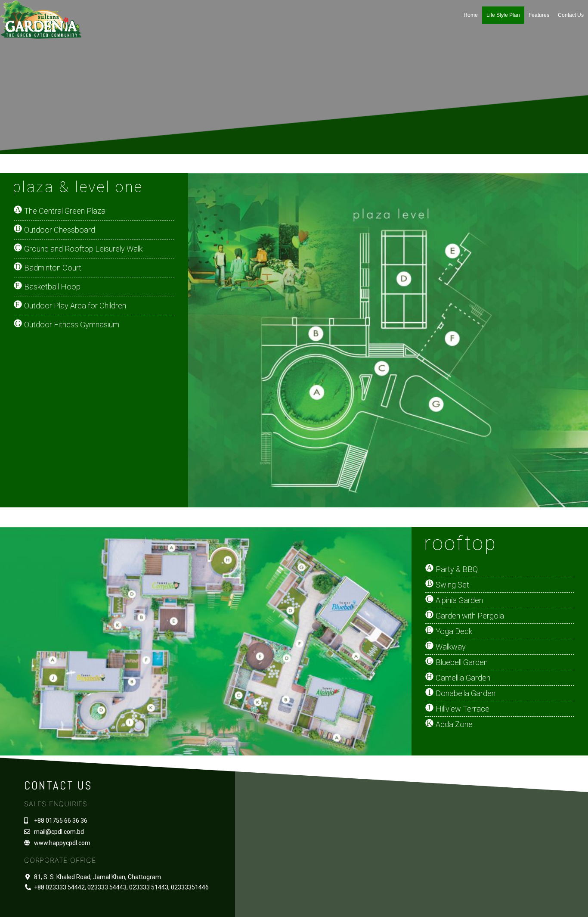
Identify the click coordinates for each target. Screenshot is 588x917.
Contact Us (571, 15)
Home (471, 15)
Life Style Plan (503, 15)
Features (539, 15)
